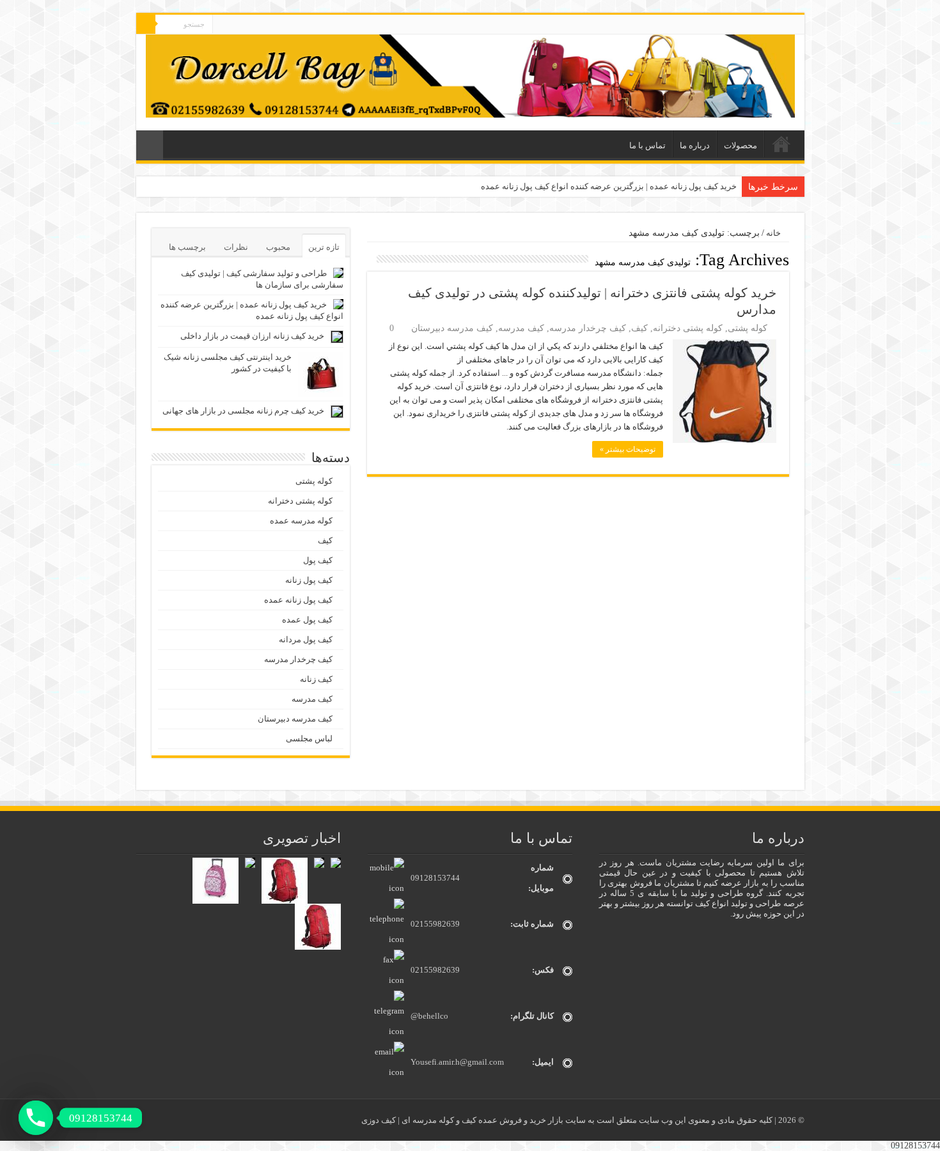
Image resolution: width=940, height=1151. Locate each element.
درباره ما (695, 145)
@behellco (429, 1016)
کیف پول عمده (307, 619)
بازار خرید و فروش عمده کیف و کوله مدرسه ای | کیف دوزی (463, 1120)
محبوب (278, 247)
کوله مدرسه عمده (301, 520)
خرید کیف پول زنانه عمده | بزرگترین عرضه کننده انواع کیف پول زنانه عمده (609, 186)
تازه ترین (324, 247)
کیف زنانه (316, 679)
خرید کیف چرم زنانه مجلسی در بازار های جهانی (243, 410)
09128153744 (435, 878)
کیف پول (318, 560)
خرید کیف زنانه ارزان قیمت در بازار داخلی (252, 336)
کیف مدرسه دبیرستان (452, 328)
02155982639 (435, 924)
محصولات (740, 145)
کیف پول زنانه (309, 580)
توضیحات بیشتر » (627, 449)
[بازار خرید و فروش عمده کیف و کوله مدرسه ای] (470, 75)
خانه (781, 143)
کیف (639, 328)
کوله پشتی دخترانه (688, 328)
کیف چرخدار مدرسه (587, 328)
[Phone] (36, 1118)
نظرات (236, 247)
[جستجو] (145, 24)
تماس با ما (647, 145)
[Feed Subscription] (370, 259)
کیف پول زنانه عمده (298, 600)
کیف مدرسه (521, 328)
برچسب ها (187, 247)
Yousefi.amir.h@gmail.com (457, 1062)
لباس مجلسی (309, 738)
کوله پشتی (747, 328)
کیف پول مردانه (306, 639)
